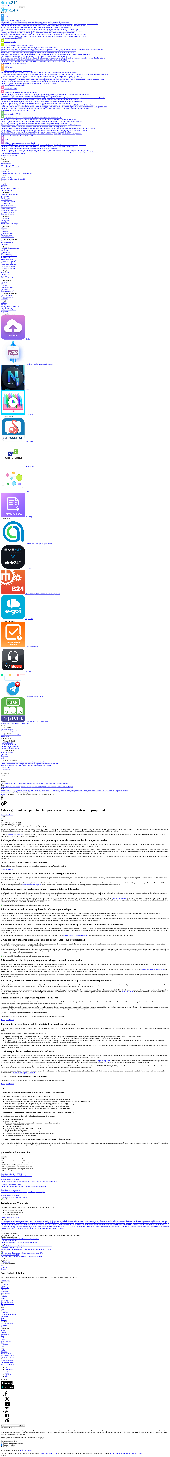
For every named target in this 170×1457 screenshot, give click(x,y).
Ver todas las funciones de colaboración (13, 85)
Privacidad (8, 1371)
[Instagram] (7, 1411)
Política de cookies (26, 1450)
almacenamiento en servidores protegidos (76, 935)
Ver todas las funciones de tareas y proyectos (14, 63)
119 (9, 1262)
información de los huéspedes (31, 884)
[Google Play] (7, 1388)
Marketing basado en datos (9, 1240)
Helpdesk (4, 1297)
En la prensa (4, 1291)
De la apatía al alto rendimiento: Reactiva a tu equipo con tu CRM (21, 1256)
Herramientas (5, 1284)
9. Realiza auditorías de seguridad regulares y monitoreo (134, 1224)
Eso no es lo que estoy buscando (13, 1159)
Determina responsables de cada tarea (152, 969)
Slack (2, 1343)
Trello (2, 1337)
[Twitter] (7, 1401)
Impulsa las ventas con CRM (10, 1255)
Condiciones (8, 1369)
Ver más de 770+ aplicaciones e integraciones (15, 723)
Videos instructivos (7, 1300)
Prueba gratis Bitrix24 (7, 869)
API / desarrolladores (7, 1355)
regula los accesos (128, 992)
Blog (2, 1309)
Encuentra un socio (7, 1360)
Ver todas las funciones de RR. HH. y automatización (17, 135)
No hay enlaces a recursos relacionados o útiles (17, 1167)
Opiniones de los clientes (8, 1314)
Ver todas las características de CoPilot (13, 154)
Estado (3, 1305)
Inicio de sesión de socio (8, 1364)
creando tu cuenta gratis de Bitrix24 (24, 1073)
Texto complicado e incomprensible (14, 1161)
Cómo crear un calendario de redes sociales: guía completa (19, 1242)
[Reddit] (7, 1422)
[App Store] (7, 1384)
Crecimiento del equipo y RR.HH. (11, 1248)
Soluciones (4, 1313)
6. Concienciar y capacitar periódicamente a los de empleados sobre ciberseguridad (141, 1223)
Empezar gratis (5, 5)
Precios (3, 157)
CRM (21, 915)
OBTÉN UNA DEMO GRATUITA (12, 1217)
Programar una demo (7, 1304)
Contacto (3, 1289)
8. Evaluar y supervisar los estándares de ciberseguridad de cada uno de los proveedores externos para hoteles (83, 1224)
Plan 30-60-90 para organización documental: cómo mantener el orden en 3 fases (26, 1249)
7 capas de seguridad (103, 1061)
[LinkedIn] (7, 1417)
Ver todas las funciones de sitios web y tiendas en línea (18, 110)
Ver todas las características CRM (11, 38)
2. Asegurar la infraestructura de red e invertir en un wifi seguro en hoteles (89, 1221)
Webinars (4, 1298)
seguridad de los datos (15, 834)
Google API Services (7, 1357)
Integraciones (5, 311)
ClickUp (3, 1332)
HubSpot (3, 1339)
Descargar (4, 1325)
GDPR (7, 1373)
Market (3, 1350)
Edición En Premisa (7, 1323)
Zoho (2, 1336)
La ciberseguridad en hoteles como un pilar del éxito (50, 1226)
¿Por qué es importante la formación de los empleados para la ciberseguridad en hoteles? (36, 1228)
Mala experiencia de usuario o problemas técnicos (18, 1169)
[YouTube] (7, 1406)
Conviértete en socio (7, 1362)
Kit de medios (5, 1288)
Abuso (7, 1376)
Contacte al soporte (7, 1302)
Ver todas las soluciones (8, 310)
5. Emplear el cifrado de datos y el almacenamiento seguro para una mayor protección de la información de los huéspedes (77, 1223)
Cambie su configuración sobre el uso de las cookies (126, 1453)
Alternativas (4, 1316)
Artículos (3, 794)
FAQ (68, 1226)
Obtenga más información (49, 1453)
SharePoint (4, 1344)
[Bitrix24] (9, 3)
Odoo (2, 1346)
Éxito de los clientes (7, 815)
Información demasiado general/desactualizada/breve (19, 1163)
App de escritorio (6, 1353)
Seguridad (8, 1374)
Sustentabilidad (5, 1293)
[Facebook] (6, 1395)
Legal (6, 1367)
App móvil (4, 1352)
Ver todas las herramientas (9, 155)
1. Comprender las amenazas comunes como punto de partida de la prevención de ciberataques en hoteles (33, 1221)
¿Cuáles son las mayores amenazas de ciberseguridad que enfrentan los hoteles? (95, 1226)
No (5, 1157)
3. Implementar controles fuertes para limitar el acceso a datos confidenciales (136, 1221)
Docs (2, 1327)
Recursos (3, 1320)
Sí (2, 1157)
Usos (2, 1318)
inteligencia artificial (119, 898)
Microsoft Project (6, 1341)
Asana (3, 1330)
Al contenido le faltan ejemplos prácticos (15, 1165)
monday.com (5, 1334)
